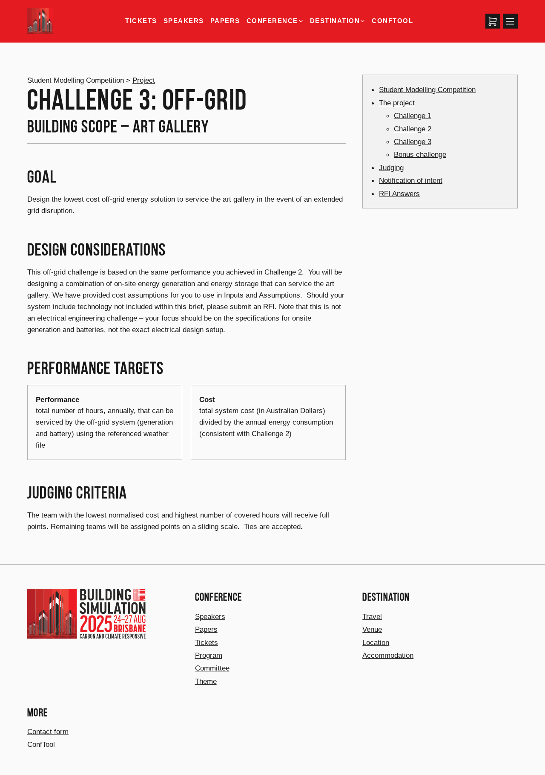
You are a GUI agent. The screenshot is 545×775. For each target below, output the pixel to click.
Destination (335, 21)
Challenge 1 (412, 116)
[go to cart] (493, 21)
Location (375, 642)
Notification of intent (410, 180)
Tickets (141, 20)
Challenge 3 (412, 142)
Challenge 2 (412, 128)
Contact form (48, 731)
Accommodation (387, 655)
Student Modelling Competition (427, 90)
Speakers (184, 20)
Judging (391, 167)
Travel (372, 616)
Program (208, 655)
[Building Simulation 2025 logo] (40, 21)
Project (143, 80)
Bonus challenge (420, 154)
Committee (212, 668)
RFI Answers (399, 193)
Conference (272, 21)
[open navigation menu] (510, 21)
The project (397, 102)
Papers (225, 20)
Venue (372, 629)
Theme (206, 681)
